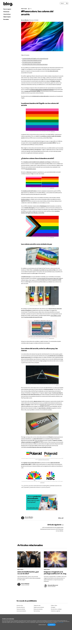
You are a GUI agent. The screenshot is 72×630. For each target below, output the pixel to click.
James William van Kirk (56, 315)
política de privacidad (60, 622)
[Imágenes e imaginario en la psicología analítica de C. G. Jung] (55, 559)
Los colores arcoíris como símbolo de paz (31, 62)
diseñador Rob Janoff (45, 404)
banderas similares (25, 199)
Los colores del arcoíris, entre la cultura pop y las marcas (34, 64)
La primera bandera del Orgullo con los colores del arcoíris (35, 58)
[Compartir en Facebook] (59, 518)
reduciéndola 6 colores (30, 169)
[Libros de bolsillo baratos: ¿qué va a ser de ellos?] (29, 559)
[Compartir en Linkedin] (60, 518)
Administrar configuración (42, 624)
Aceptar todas (51, 624)
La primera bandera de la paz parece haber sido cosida (49, 278)
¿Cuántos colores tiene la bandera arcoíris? (32, 60)
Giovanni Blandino (25, 20)
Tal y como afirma (39, 440)
